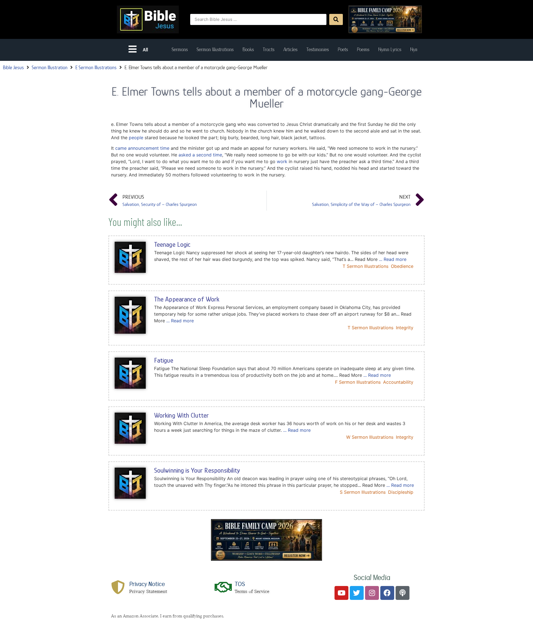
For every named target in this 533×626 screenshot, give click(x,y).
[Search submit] (336, 19)
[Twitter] (357, 593)
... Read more (392, 259)
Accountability (398, 382)
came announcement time (142, 148)
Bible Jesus (13, 67)
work (282, 161)
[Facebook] (387, 593)
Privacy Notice (147, 584)
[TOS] (223, 587)
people (136, 137)
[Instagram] (372, 593)
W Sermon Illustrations (369, 437)
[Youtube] (341, 593)
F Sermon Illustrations (358, 382)
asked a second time (200, 155)
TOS (240, 584)
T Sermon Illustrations (365, 266)
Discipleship (400, 492)
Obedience (402, 266)
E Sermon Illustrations (96, 67)
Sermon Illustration (49, 67)
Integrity (404, 327)
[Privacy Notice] (118, 587)
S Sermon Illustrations (363, 492)
